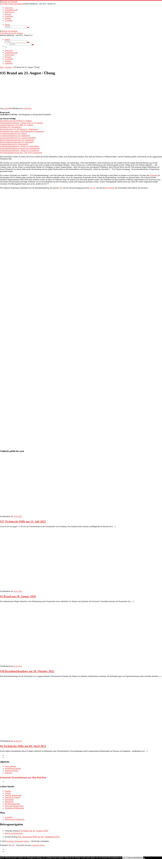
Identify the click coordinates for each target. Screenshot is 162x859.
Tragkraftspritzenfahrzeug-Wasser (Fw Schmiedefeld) (20, 148)
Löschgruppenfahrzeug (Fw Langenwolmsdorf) (18, 138)
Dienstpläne (9, 800)
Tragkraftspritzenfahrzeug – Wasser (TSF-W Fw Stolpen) (21, 123)
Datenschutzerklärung (134, 858)
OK (124, 858)
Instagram (8, 773)
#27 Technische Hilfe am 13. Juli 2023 (23, 521)
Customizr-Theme (38, 845)
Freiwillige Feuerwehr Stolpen (17, 841)
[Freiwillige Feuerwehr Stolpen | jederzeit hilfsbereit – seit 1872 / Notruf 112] (8, 2)
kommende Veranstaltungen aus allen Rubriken (23, 777)
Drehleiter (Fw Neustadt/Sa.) (11, 127)
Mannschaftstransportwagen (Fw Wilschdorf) (17, 142)
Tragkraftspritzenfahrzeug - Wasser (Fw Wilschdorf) (19, 146)
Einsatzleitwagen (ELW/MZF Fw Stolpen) (16, 121)
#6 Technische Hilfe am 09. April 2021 (23, 746)
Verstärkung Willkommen (14, 808)
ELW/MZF (110, 188)
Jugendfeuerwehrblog (13, 768)
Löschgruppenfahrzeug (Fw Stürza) (13, 133)
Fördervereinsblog (11, 771)
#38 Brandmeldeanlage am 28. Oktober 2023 (27, 671)
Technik (8, 793)
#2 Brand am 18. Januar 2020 (18, 596)
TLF (60, 188)
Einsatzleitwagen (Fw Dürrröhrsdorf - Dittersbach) (19, 129)
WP (13, 845)
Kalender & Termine (12, 797)
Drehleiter (153, 175)
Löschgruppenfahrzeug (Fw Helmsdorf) (15, 136)
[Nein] (144, 858)
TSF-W (92, 188)
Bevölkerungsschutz (12, 804)
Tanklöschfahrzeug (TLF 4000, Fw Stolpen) (16, 125)
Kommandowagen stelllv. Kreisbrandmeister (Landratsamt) (22, 131)
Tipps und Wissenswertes (14, 806)
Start (1, 67)
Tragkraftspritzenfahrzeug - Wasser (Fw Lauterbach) (19, 150)
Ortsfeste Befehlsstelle (13, 795)
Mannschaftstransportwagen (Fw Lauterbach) (17, 140)
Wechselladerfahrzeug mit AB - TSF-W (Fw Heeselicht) (21, 153)
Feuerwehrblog (10, 766)
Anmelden (9, 817)
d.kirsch (6, 108)
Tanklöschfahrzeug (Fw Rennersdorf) (14, 144)
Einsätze (8, 67)
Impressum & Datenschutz (15, 819)
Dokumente (9, 802)
